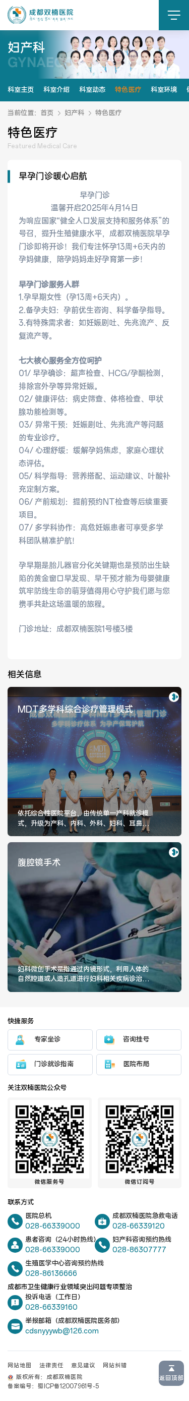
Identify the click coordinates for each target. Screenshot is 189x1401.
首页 (46, 113)
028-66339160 (51, 1307)
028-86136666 (51, 1273)
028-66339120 (138, 1226)
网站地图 (20, 1365)
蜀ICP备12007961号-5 (68, 1386)
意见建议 (83, 1365)
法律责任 (51, 1365)
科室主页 (21, 90)
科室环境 (164, 90)
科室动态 (92, 90)
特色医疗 (128, 90)
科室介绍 (56, 90)
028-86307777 (139, 1250)
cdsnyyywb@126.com (62, 1331)
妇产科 (74, 113)
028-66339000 (52, 1226)
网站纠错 (115, 1365)
